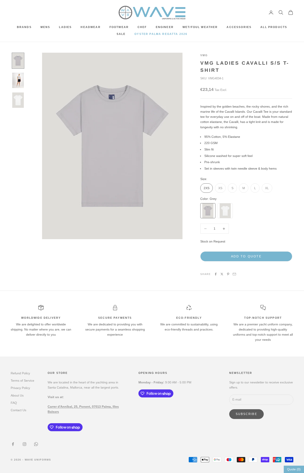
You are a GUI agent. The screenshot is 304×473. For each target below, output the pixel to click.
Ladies (65, 27)
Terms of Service (22, 380)
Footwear (119, 27)
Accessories (239, 27)
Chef (142, 27)
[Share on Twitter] (222, 274)
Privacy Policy (20, 388)
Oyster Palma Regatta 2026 (160, 34)
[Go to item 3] (18, 100)
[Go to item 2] (18, 80)
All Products (273, 27)
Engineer (165, 27)
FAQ (14, 403)
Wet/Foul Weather (200, 27)
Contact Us (18, 410)
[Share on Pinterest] (228, 274)
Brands (24, 27)
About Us (17, 395)
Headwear (90, 27)
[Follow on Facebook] (13, 444)
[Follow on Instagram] (24, 444)
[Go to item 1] (18, 61)
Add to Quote (246, 256)
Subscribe (246, 414)
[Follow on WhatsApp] (36, 444)
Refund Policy (20, 373)
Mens (45, 27)
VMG (204, 55)
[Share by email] (234, 274)
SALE (121, 34)
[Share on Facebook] (215, 274)
